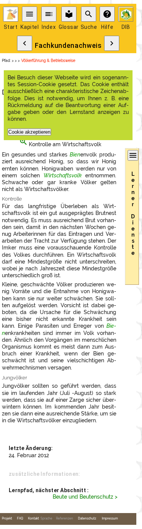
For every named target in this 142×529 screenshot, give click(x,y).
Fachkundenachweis (68, 45)
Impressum (110, 518)
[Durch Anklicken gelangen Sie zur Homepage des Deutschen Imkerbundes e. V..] (125, 14)
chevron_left (24, 43)
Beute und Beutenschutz (83, 497)
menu (29, 14)
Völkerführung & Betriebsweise (48, 60)
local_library (68, 14)
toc (48, 14)
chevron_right (111, 43)
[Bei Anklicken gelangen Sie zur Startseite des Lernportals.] (10, 14)
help (107, 14)
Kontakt (33, 518)
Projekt (7, 518)
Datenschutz (87, 518)
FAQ (20, 518)
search (88, 14)
